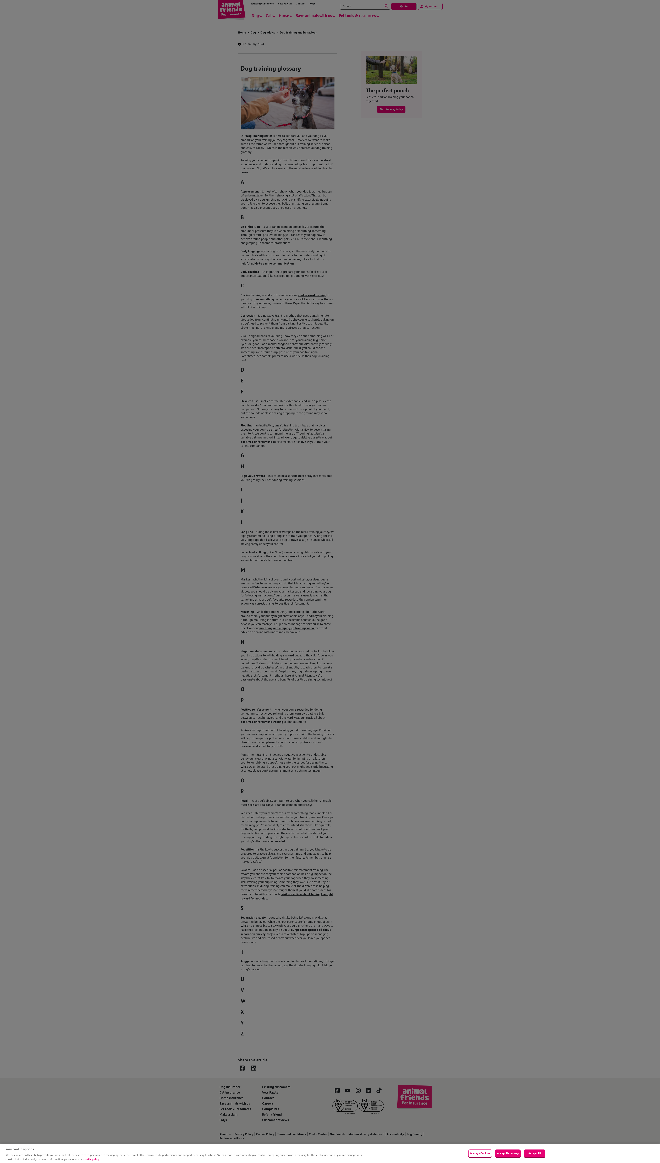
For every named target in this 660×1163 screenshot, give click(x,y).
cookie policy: (92, 1159)
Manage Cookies (480, 1153)
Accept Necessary (508, 1153)
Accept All (534, 1153)
